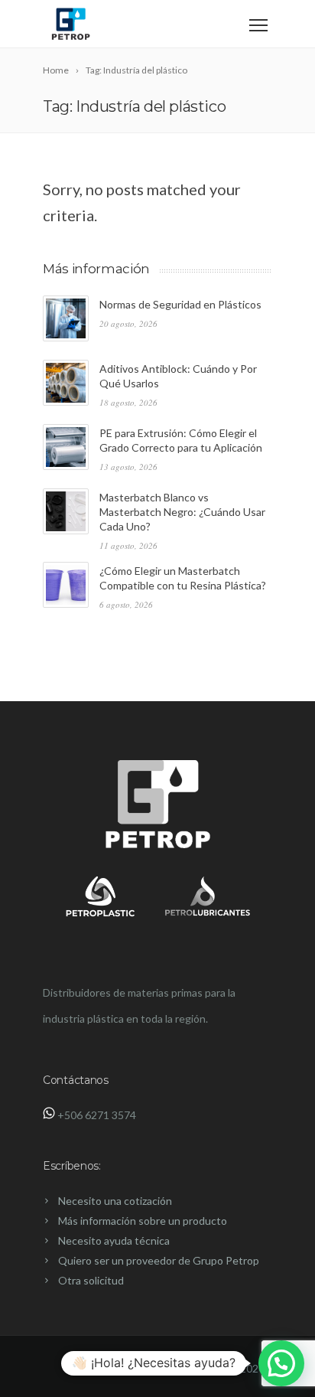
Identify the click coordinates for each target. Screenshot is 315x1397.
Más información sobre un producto (142, 1220)
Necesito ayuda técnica (114, 1240)
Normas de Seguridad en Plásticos (180, 304)
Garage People (190, 1368)
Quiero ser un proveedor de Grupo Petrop (158, 1260)
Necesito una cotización (115, 1200)
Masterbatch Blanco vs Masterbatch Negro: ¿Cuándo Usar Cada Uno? (182, 512)
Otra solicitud (91, 1280)
